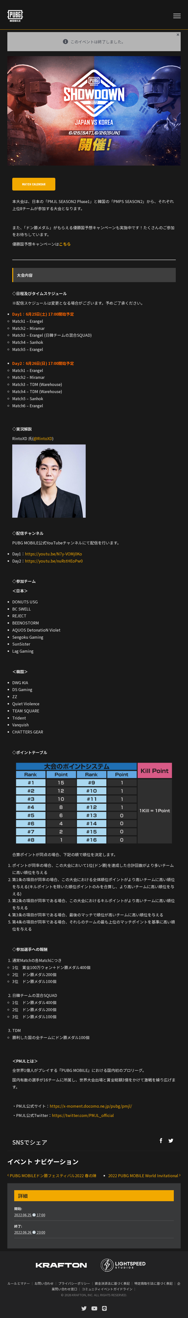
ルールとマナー (19, 1283)
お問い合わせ (44, 1283)
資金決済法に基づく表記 (112, 1283)
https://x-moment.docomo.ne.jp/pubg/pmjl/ (91, 1106)
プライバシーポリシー (74, 1283)
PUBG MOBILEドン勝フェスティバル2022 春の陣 (53, 1175)
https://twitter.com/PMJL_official (83, 1115)
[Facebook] (161, 1140)
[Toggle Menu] (177, 16)
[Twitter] (171, 1140)
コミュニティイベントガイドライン (107, 1289)
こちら (65, 244)
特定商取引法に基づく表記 (153, 1283)
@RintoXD (43, 438)
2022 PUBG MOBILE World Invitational (143, 1175)
